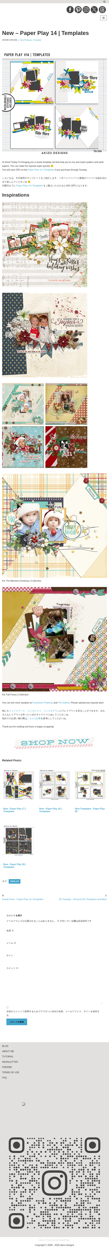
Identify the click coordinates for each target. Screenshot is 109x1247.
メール (11, 943)
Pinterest (48, 702)
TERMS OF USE (10, 1072)
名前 (10, 930)
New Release (26, 40)
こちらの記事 (34, 718)
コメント (12, 968)
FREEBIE (7, 1067)
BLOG (5, 1046)
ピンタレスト (34, 711)
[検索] (104, 2)
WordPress (64, 1240)
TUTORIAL (7, 1056)
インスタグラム (51, 711)
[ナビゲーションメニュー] (103, 17)
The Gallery (64, 702)
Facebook (37, 702)
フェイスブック (17, 711)
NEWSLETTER (10, 1062)
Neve (41, 1240)
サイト (9, 955)
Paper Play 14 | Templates (41, 170)
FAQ (4, 1077)
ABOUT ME (8, 1051)
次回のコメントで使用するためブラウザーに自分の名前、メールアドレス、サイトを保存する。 (52, 1013)
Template (37, 40)
